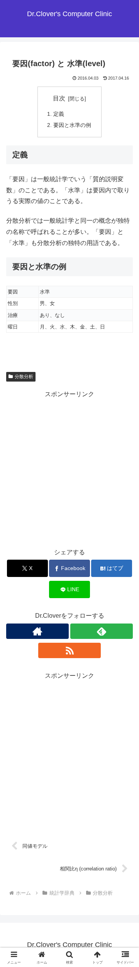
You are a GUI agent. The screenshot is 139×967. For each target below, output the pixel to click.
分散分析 (24, 376)
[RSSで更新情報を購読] (69, 650)
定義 (58, 114)
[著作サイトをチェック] (37, 631)
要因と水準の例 (72, 125)
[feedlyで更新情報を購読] (101, 631)
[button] (124, 920)
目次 (59, 98)
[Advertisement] (69, 469)
